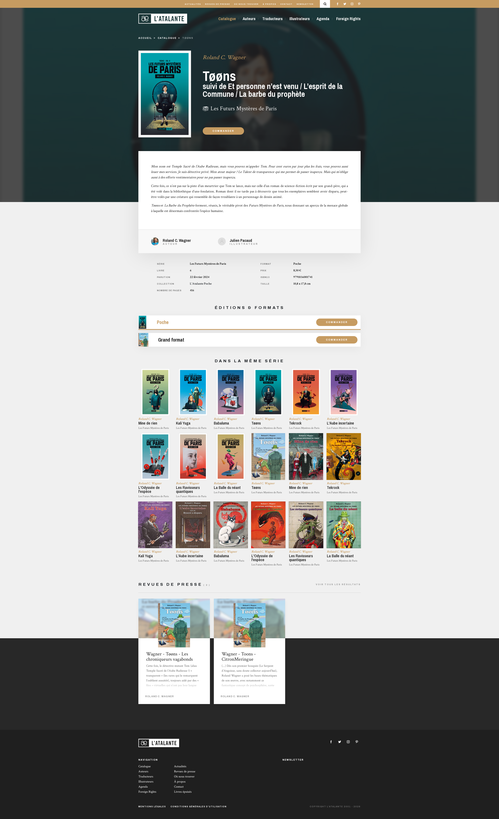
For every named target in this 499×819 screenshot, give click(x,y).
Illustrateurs (299, 18)
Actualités (193, 4)
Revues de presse (217, 4)
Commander (223, 131)
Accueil (145, 38)
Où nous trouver (246, 4)
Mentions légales (152, 807)
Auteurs (249, 18)
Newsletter (305, 4)
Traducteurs (272, 18)
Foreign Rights (348, 18)
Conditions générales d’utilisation (199, 807)
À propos (269, 4)
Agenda (323, 18)
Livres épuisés (183, 792)
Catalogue (227, 18)
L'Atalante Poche (201, 284)
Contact (286, 4)
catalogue (167, 38)
